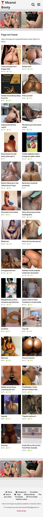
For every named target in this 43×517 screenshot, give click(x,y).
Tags (19, 494)
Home (10, 492)
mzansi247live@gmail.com (30, 507)
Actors (8, 494)
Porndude (34, 492)
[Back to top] (39, 512)
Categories (22, 492)
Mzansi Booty (8, 4)
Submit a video (21, 499)
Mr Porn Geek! (31, 497)
